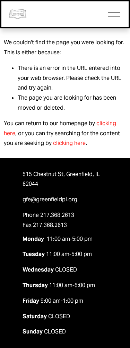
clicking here (69, 143)
